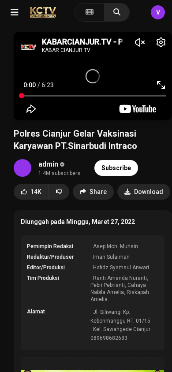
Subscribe (116, 167)
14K (35, 191)
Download (148, 191)
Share (98, 191)
